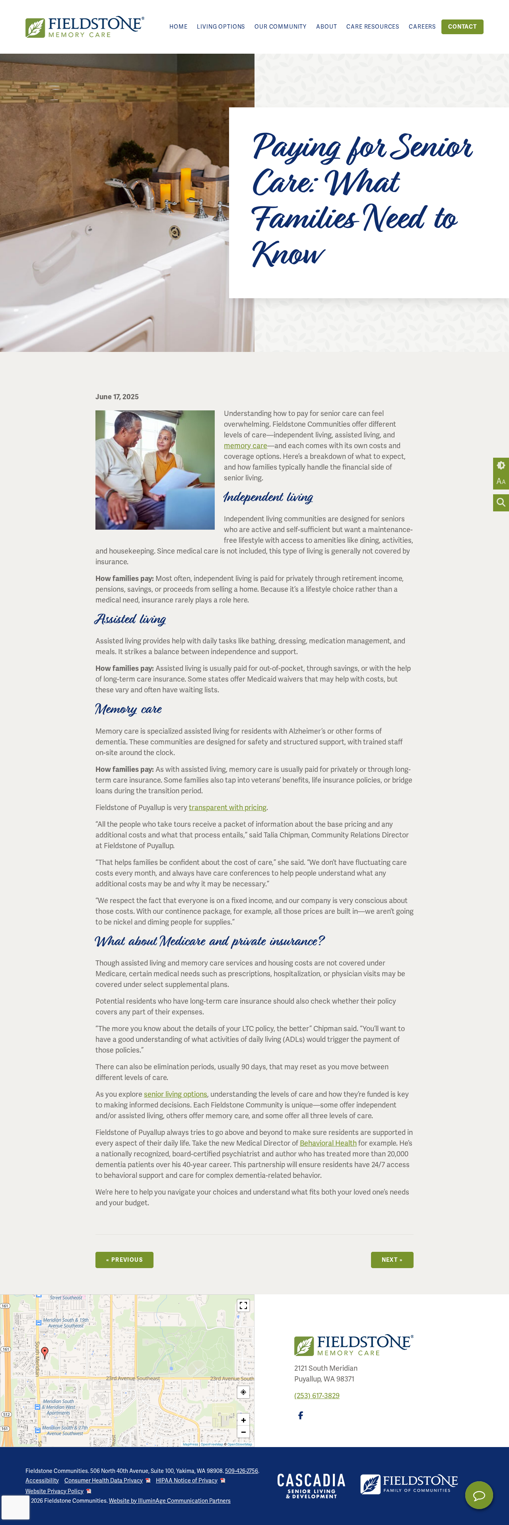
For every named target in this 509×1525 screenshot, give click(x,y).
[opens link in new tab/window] (302, 1417)
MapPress (190, 1444)
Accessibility (42, 1480)
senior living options (175, 1094)
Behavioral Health (328, 1143)
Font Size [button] (501, 481)
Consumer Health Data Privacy (103, 1480)
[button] (45, 1353)
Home (178, 26)
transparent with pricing (227, 807)
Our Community (280, 26)
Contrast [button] (501, 466)
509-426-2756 (241, 1471)
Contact (462, 26)
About (326, 26)
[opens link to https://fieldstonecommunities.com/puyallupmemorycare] (85, 27)
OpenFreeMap (212, 1444)
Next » (392, 1260)
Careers (422, 26)
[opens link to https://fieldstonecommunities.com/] (409, 1485)
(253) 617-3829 (317, 1395)
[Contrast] (501, 466)
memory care (245, 445)
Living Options (221, 26)
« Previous (124, 1260)
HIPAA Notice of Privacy (187, 1480)
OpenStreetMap (239, 1444)
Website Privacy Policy (54, 1491)
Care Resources (372, 26)
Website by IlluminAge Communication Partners (170, 1501)
